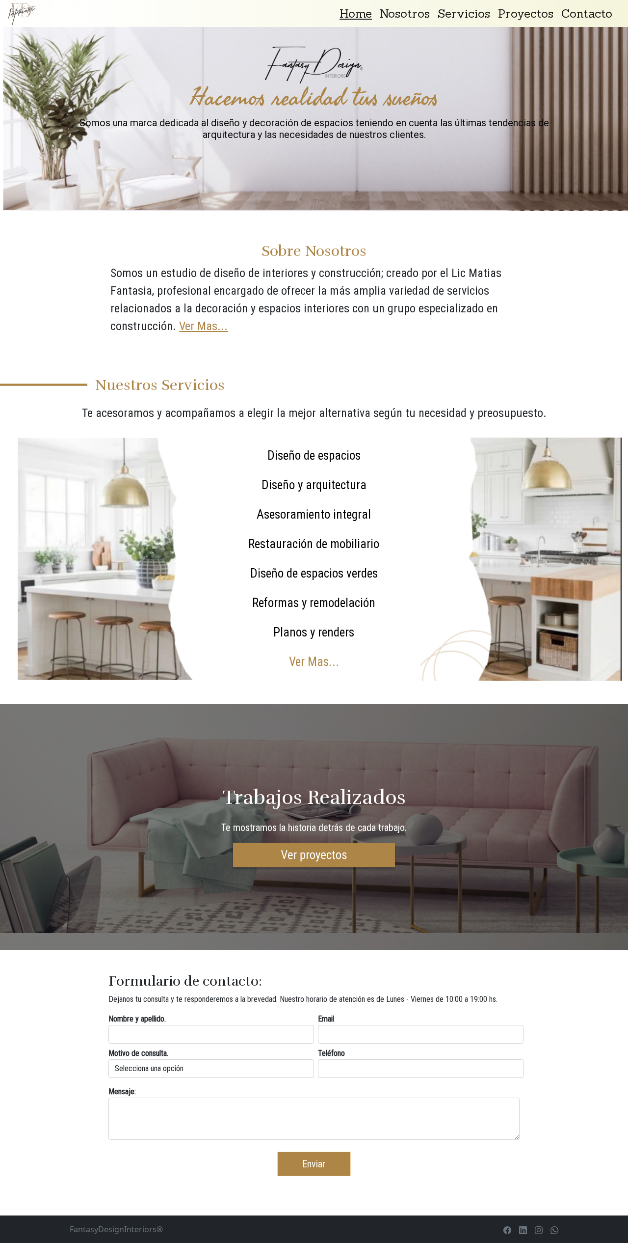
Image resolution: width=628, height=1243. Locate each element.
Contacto (586, 13)
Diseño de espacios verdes (314, 573)
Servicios (464, 13)
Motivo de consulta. (138, 1053)
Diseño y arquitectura (314, 485)
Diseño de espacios (314, 455)
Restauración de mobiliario (313, 544)
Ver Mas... (203, 326)
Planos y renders (313, 632)
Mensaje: (122, 1091)
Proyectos (525, 13)
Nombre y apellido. (137, 1018)
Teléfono (331, 1053)
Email (326, 1018)
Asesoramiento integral (314, 514)
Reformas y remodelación (313, 603)
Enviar (313, 1164)
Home (356, 13)
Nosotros (405, 13)
